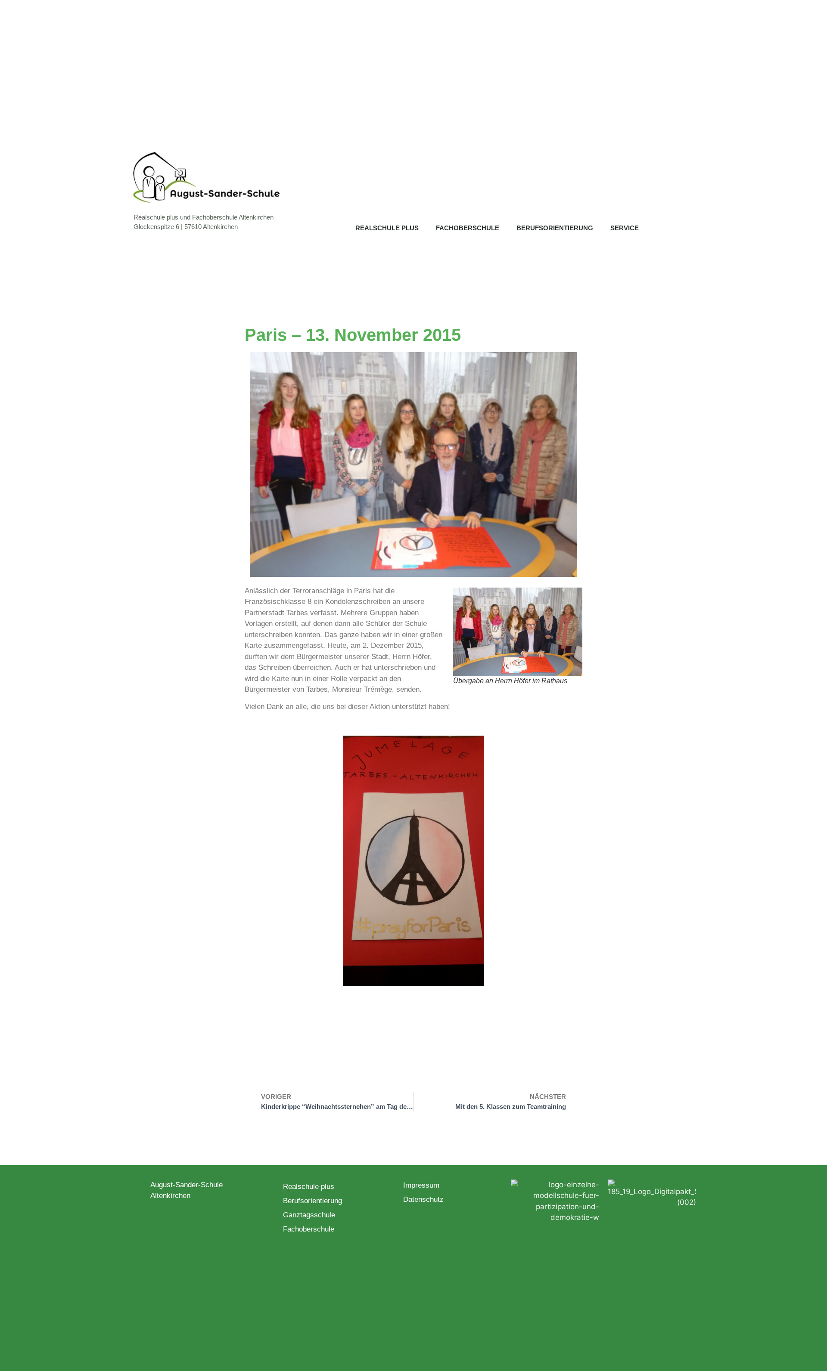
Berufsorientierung (554, 228)
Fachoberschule (467, 228)
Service (624, 228)
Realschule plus (387, 228)
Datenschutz (423, 1199)
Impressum (421, 1185)
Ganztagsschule (309, 1215)
